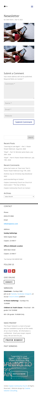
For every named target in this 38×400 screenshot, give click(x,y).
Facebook (20, 294)
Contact (21, 179)
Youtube (14, 294)
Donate (9, 282)
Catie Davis (9, 20)
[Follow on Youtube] (13, 271)
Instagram (28, 294)
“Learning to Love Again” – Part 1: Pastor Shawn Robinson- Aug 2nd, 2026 (19, 359)
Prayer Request (14, 340)
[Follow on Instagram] (9, 271)
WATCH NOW (19, 373)
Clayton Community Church (18, 386)
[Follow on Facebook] (5, 271)
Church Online (14, 297)
